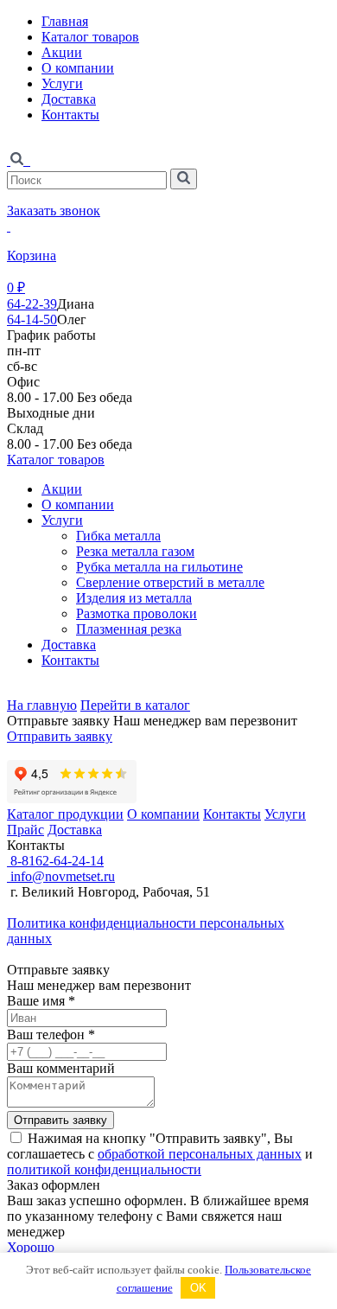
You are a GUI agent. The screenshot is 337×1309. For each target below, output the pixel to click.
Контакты (70, 114)
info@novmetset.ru (61, 876)
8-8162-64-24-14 (55, 860)
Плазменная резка (128, 629)
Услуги (62, 83)
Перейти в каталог (135, 705)
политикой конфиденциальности (104, 1169)
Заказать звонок (53, 210)
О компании (77, 68)
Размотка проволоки (136, 613)
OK (198, 1287)
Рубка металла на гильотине (159, 566)
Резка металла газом (135, 551)
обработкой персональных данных (200, 1153)
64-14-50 (32, 319)
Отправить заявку (59, 736)
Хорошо (30, 1247)
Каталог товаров (90, 36)
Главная (64, 21)
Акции (61, 52)
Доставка (68, 99)
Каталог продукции (65, 814)
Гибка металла (118, 535)
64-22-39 (32, 304)
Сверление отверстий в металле (170, 582)
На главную (42, 705)
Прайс (25, 829)
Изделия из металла (134, 598)
